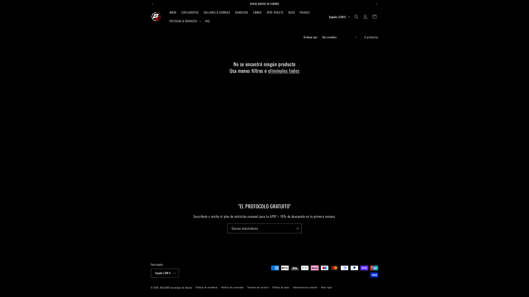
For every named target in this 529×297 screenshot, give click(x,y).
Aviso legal (326, 287)
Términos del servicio (258, 287)
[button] (185, 21)
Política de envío (281, 287)
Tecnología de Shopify (181, 287)
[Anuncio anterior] (152, 4)
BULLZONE (165, 287)
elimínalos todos (284, 70)
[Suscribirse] (296, 228)
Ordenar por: (311, 37)
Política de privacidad (232, 287)
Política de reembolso (207, 287)
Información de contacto (305, 287)
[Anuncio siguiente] (376, 4)
